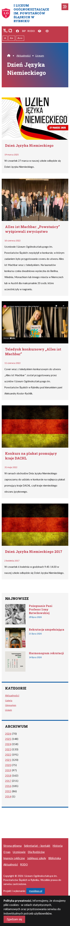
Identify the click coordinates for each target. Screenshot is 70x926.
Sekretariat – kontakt (37, 846)
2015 (8, 791)
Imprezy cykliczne (14, 858)
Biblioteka (54, 858)
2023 (8, 749)
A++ (20, 38)
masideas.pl (35, 891)
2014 (8, 796)
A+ (11, 38)
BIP (24, 31)
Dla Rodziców (36, 852)
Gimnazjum (10, 705)
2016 (8, 786)
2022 (8, 754)
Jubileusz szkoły (36, 858)
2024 (8, 744)
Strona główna (12, 846)
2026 (8, 733)
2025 (8, 739)
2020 (8, 765)
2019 (8, 770)
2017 (8, 781)
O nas (6, 852)
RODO (31, 31)
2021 (8, 760)
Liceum (39, 55)
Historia (58, 846)
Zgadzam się (14, 919)
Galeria (8, 700)
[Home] (8, 55)
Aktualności (23, 55)
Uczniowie (19, 852)
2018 (8, 775)
